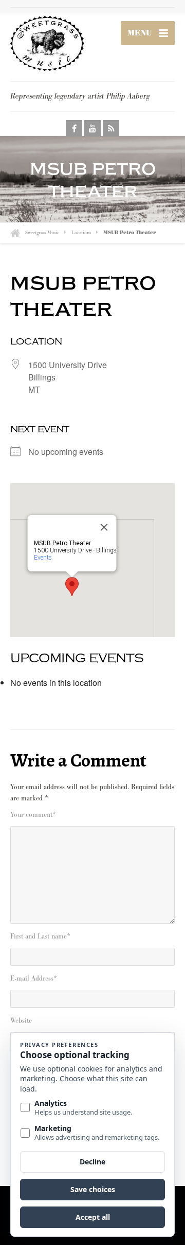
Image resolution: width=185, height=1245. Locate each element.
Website (21, 1020)
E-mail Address (33, 978)
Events (43, 557)
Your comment (33, 814)
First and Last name (40, 936)
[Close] (104, 527)
